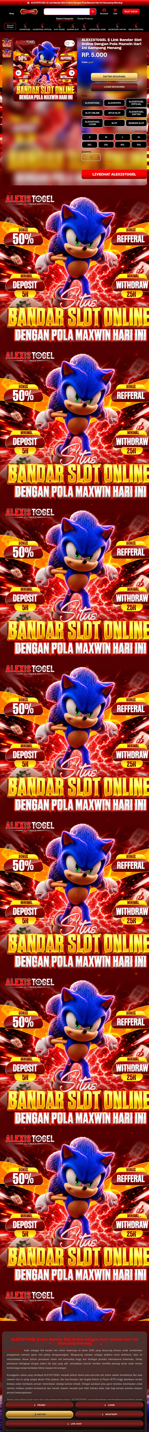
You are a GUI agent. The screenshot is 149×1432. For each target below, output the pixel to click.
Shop (11, 13)
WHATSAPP (111, 1414)
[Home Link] (29, 12)
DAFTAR (41, 1415)
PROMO (41, 1405)
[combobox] (67, 11)
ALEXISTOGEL (15, 1350)
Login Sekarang (114, 87)
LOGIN (111, 1405)
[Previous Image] (18, 73)
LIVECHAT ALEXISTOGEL (114, 174)
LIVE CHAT (76, 1424)
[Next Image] (71, 73)
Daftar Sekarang (114, 76)
